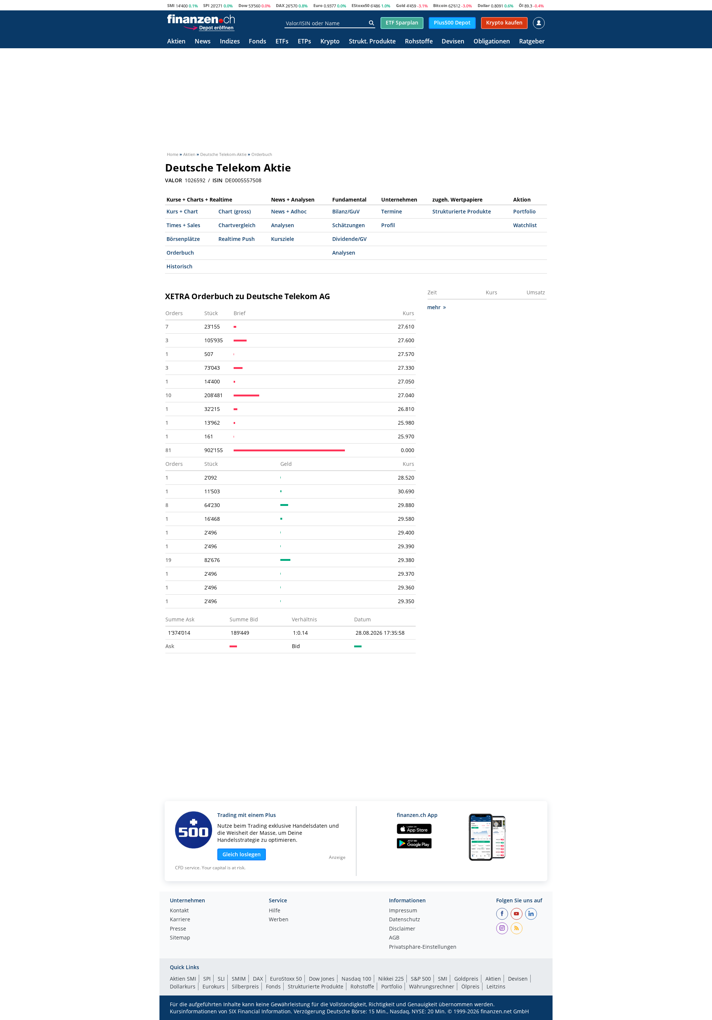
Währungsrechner (431, 986)
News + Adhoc (289, 211)
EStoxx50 (360, 5)
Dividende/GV (349, 238)
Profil (388, 225)
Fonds (257, 41)
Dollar (484, 5)
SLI (221, 978)
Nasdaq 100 (356, 978)
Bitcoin (440, 5)
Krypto (330, 41)
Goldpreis (466, 978)
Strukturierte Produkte (461, 211)
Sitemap (180, 938)
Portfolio (524, 211)
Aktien (176, 41)
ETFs (282, 41)
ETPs (304, 41)
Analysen (282, 225)
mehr (434, 307)
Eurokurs (213, 986)
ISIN (217, 180)
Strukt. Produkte (372, 41)
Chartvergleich (237, 225)
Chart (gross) (234, 211)
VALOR (173, 180)
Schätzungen (348, 225)
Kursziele (282, 238)
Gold (400, 5)
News (203, 41)
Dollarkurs (182, 986)
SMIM (239, 978)
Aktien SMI (183, 978)
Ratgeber (532, 41)
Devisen (453, 41)
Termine (391, 211)
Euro (318, 5)
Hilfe (274, 911)
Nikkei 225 (391, 978)
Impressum (403, 911)
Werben (279, 920)
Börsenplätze (183, 238)
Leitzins (496, 986)
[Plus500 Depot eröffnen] (209, 27)
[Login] (539, 23)
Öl (521, 5)
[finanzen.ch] (201, 18)
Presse (178, 929)
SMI (171, 5)
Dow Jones (321, 978)
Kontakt (179, 911)
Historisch (179, 266)
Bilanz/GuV (346, 211)
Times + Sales (183, 225)
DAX (280, 5)
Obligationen (492, 41)
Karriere (180, 920)
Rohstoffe (419, 41)
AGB (394, 938)
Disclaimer (402, 929)
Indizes (230, 41)
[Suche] (371, 23)
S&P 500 (421, 978)
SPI (206, 5)
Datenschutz (404, 920)
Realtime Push (236, 238)
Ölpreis (470, 986)
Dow (242, 5)
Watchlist (525, 225)
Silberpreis (245, 986)
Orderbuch (180, 252)
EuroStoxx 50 (286, 978)
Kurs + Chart (182, 211)
